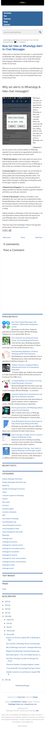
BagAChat (5, 485)
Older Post (38, 237)
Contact (7, 24)
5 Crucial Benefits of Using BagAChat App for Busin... (24, 668)
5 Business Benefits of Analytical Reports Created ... (23, 664)
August (9, 620)
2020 (6, 605)
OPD (3, 515)
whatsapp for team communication (14, 562)
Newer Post (7, 237)
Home (23, 237)
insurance (5, 505)
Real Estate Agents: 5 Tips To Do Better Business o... (23, 655)
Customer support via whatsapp (13, 495)
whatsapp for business (9, 542)
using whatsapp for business (11, 525)
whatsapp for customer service (12, 545)
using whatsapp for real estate (12, 532)
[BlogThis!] (5, 230)
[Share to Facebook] (10, 230)
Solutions (7, 13)
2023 (6, 602)
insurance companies (9, 512)
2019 (6, 609)
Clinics (4, 492)
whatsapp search (8, 568)
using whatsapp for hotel (10, 529)
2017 (6, 613)
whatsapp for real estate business (13, 548)
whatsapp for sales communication (14, 558)
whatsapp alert (8, 42)
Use (5, 16)
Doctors (5, 499)
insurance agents (8, 509)
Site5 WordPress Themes (19, 702)
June (8, 623)
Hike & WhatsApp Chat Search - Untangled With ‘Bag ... (24, 647)
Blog (5, 21)
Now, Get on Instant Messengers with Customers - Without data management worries (25, 324)
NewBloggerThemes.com (15, 704)
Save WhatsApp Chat (9, 522)
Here (37, 711)
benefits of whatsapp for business (13, 489)
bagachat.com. (24, 227)
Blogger (26, 686)
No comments (21, 42)
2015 (6, 680)
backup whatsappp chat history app (14, 482)
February (9, 631)
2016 (6, 616)
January (9, 634)
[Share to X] (8, 230)
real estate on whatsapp (10, 519)
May (8, 627)
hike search (6, 502)
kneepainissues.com (30, 704)
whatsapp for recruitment (10, 552)
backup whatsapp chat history (28, 40)
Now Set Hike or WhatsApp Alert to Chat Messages (22, 47)
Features (7, 18)
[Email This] (3, 230)
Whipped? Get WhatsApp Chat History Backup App (22, 651)
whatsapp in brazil (8, 565)
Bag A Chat (21, 697)
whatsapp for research (9, 555)
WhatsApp (5, 535)
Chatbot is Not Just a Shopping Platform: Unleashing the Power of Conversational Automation (25, 367)
